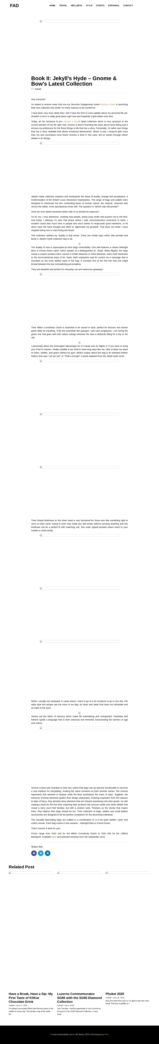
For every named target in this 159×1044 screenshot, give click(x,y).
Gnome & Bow (107, 104)
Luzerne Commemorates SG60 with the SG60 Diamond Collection (79, 997)
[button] (34, 853)
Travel (63, 5)
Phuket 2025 (115, 994)
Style (89, 5)
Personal (113, 5)
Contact (128, 5)
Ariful (106, 1034)
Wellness (76, 5)
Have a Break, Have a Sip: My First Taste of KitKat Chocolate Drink (31, 997)
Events (100, 5)
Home (52, 5)
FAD (14, 5)
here (54, 837)
